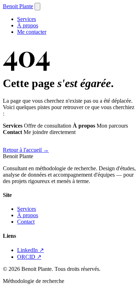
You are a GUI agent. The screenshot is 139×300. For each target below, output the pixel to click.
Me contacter (31, 32)
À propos (27, 25)
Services (26, 19)
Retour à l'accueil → (26, 150)
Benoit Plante (18, 6)
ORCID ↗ (29, 257)
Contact (26, 222)
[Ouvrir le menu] (37, 6)
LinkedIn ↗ (30, 250)
